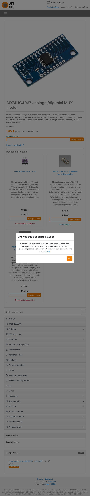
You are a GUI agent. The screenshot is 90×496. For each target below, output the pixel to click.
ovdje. (48, 251)
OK (69, 258)
